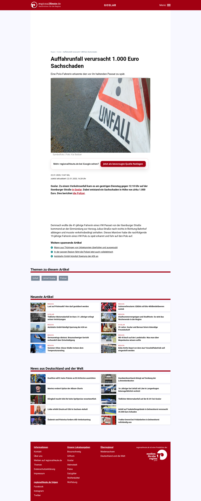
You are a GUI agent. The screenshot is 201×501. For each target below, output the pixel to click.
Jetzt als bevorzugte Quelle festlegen (123, 163)
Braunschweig (74, 451)
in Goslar (77, 189)
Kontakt (37, 451)
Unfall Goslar (49, 278)
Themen (38, 464)
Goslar (59, 52)
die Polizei (79, 193)
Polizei (63, 278)
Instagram (39, 491)
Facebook (38, 486)
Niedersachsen (107, 451)
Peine (70, 469)
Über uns (38, 456)
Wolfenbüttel (73, 478)
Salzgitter (71, 473)
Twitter (37, 495)
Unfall (35, 278)
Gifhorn (71, 456)
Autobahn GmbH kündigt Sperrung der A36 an (76, 256)
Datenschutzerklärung (44, 469)
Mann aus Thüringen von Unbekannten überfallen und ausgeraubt (86, 247)
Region (53, 52)
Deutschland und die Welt (112, 456)
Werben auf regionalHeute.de (48, 460)
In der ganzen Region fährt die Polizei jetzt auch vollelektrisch (83, 252)
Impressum (39, 473)
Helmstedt (72, 464)
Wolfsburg (72, 482)
